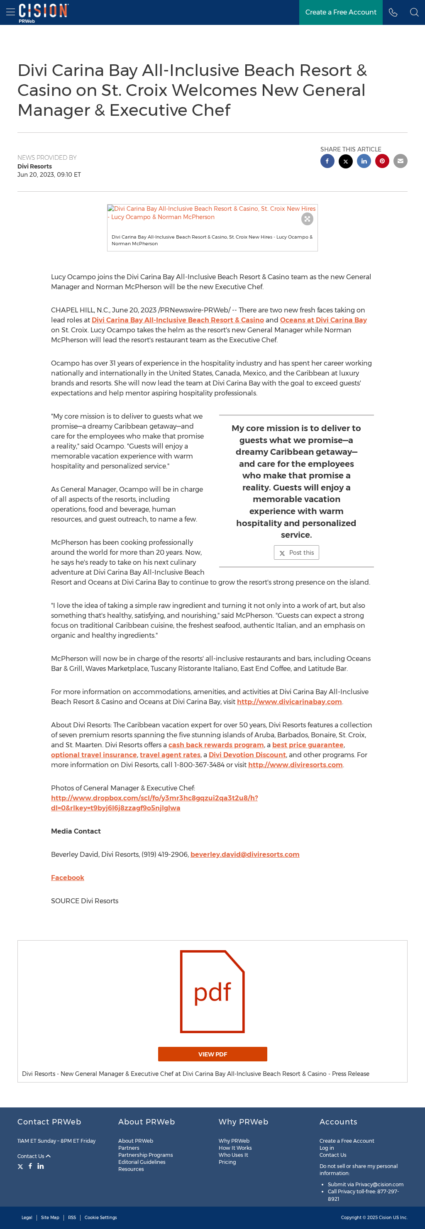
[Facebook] (30, 1166)
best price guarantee (308, 745)
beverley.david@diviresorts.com (245, 854)
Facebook (67, 878)
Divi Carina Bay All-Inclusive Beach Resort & (178, 320)
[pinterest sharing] (382, 162)
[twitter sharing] (346, 162)
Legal (27, 1217)
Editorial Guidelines (142, 1162)
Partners (128, 1148)
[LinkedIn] (40, 1166)
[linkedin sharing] (364, 162)
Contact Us (31, 1156)
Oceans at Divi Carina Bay (323, 320)
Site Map (50, 1217)
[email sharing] (400, 162)
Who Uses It (233, 1155)
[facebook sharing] (327, 162)
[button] (212, 213)
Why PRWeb (234, 1141)
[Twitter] (21, 1166)
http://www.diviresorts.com (295, 765)
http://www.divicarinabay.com (289, 702)
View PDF (212, 1054)
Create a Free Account (340, 12)
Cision (385, 1217)
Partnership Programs (145, 1155)
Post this (301, 552)
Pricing (227, 1162)
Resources (131, 1169)
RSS (72, 1217)
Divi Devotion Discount (247, 755)
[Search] (414, 12)
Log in (327, 1148)
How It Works (235, 1148)
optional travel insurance (94, 755)
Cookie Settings (101, 1217)
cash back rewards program (216, 745)
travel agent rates (170, 755)
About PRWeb (135, 1141)
